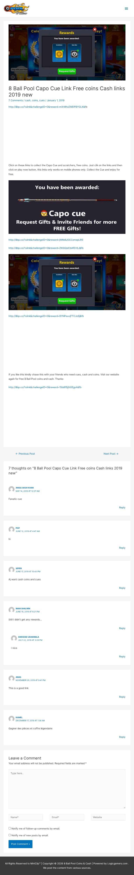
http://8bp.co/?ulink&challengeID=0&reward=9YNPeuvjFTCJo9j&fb (46, 316)
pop (18, 528)
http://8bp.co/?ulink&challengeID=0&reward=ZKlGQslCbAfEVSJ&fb (46, 248)
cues (42, 100)
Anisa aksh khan (25, 488)
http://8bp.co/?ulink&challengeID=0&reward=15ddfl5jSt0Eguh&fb (45, 387)
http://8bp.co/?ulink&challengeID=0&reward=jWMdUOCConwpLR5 (46, 239)
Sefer (19, 568)
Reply (122, 507)
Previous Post (25, 453)
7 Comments (16, 100)
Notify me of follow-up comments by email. (36, 828)
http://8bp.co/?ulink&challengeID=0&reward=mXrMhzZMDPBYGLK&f (47, 106)
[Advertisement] (67, 137)
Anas (18, 677)
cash (28, 100)
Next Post (111, 453)
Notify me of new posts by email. (30, 835)
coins (35, 100)
